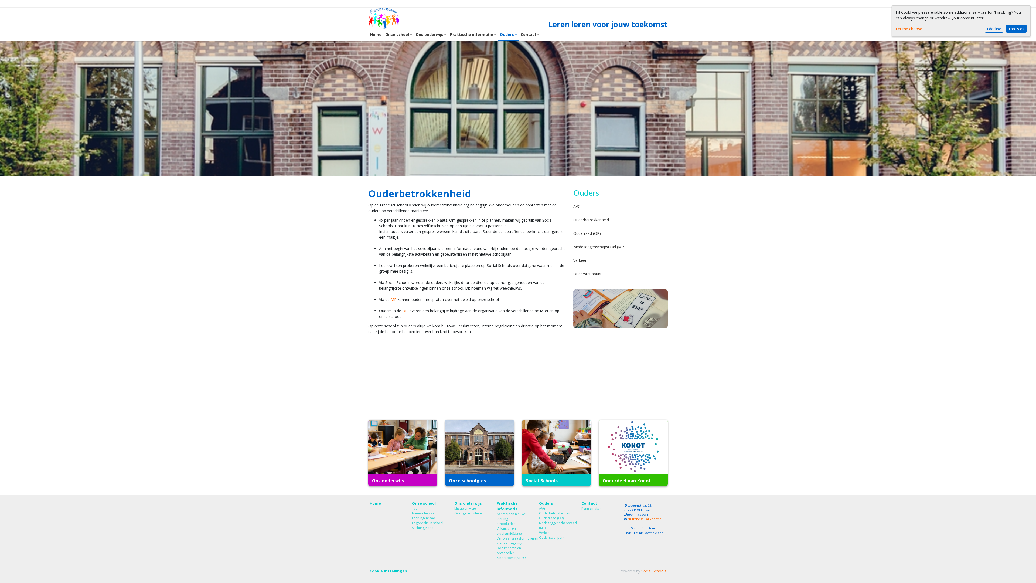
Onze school (397, 34)
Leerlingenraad (423, 518)
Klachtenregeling (509, 543)
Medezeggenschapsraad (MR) (599, 246)
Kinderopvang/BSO (511, 557)
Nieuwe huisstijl (423, 513)
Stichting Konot (423, 528)
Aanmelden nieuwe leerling (511, 516)
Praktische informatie (472, 34)
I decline (994, 28)
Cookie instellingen (388, 571)
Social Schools (653, 571)
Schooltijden (506, 523)
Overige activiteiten (469, 513)
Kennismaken (591, 508)
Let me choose (909, 28)
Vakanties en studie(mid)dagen (510, 531)
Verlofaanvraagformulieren (514, 538)
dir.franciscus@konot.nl (644, 519)
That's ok (1016, 28)
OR (405, 310)
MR (394, 299)
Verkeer (580, 260)
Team (416, 508)
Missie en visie (465, 508)
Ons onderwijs (430, 34)
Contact (529, 34)
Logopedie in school (427, 523)
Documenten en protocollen (509, 550)
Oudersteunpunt (587, 273)
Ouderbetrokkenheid (591, 219)
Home (375, 34)
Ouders (507, 34)
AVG (577, 206)
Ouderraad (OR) (587, 233)
